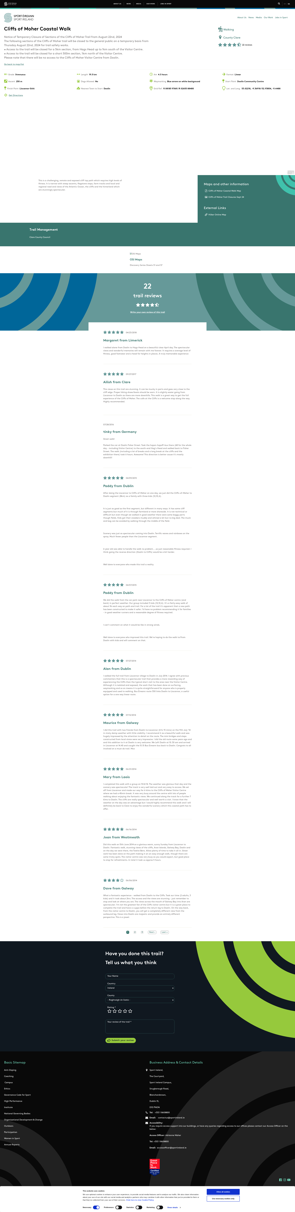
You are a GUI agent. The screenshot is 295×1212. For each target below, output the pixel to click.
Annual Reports (11, 1145)
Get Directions (16, 96)
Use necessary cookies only (223, 1199)
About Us (117, 4)
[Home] (20, 4)
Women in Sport (12, 1139)
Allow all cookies (223, 1192)
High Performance (13, 1101)
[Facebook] (280, 1179)
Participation (10, 1132)
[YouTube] (288, 1179)
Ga (289, 4)
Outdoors (8, 1126)
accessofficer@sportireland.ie (171, 1148)
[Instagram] (284, 1179)
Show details (172, 1207)
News (129, 4)
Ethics (7, 1089)
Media (138, 4)
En (285, 4)
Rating (110, 1008)
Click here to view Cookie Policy (140, 1200)
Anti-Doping (10, 1070)
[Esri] (290, 172)
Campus (9, 1083)
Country (111, 984)
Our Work (150, 4)
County (110, 996)
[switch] (118, 1207)
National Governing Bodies (17, 1114)
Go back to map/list (14, 64)
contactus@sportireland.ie (171, 1118)
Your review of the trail (118, 1022)
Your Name (112, 976)
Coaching (8, 1076)
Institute (8, 1108)
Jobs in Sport (165, 4)
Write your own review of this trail (147, 312)
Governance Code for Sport (17, 1095)
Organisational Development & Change (23, 1120)
